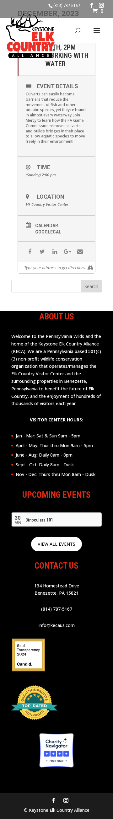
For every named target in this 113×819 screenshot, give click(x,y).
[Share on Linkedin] (54, 251)
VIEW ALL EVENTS (56, 544)
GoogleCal (48, 231)
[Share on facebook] (29, 251)
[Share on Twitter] (42, 251)
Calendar (46, 225)
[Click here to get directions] (90, 267)
